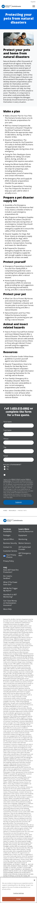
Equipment (22, 535)
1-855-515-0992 (19, 408)
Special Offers (8, 539)
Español (33, 2)
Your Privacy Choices (11, 556)
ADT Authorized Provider (24, 548)
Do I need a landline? (7, 577)
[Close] (34, 880)
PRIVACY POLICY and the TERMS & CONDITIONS (17, 480)
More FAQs (7, 609)
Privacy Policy (8, 561)
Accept (18, 899)
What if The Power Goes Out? (10, 583)
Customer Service (10, 551)
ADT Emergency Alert (24, 554)
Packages (6, 535)
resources (12, 510)
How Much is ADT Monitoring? (10, 595)
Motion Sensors (24, 543)
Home (5, 510)
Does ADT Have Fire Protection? (10, 571)
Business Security (10, 543)
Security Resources (25, 531)
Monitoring (22, 539)
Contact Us (7, 547)
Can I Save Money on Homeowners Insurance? (10, 603)
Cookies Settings (18, 893)
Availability (7, 531)
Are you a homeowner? (12, 464)
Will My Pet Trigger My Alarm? (10, 589)
